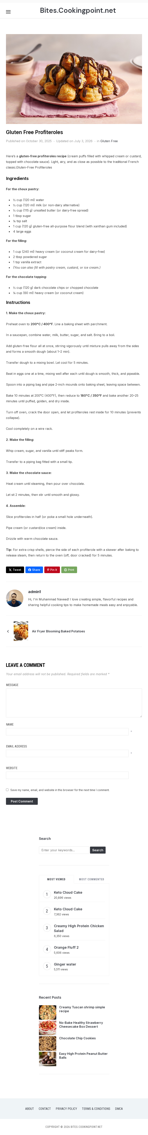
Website (11, 768)
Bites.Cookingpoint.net (78, 10)
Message (12, 685)
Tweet (17, 569)
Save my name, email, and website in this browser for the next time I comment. (59, 790)
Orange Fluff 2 (66, 947)
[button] (8, 11)
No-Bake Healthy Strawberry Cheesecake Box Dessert (81, 1025)
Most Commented (91, 879)
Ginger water (65, 964)
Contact (45, 1109)
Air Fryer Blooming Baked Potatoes (58, 631)
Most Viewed (56, 879)
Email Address (16, 746)
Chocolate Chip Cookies (77, 1038)
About (29, 1109)
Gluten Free (109, 141)
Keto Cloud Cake (68, 892)
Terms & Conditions (96, 1109)
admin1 (34, 591)
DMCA (119, 1109)
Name (9, 724)
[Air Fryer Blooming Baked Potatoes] (21, 631)
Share (36, 569)
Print (71, 569)
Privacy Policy (66, 1109)
